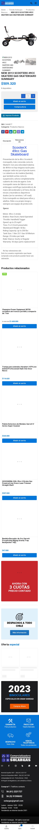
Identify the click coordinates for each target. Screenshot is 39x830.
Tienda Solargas (15, 10)
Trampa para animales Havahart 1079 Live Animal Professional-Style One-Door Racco (19, 369)
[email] (2, 765)
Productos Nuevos (17, 127)
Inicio (3, 10)
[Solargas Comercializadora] (7, 3)
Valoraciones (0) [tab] (19, 141)
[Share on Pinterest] (7, 131)
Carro (20, 827)
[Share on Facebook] (3, 131)
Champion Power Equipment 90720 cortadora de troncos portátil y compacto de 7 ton (19, 311)
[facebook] (9, 765)
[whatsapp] (29, 765)
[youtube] (36, 765)
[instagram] (15, 765)
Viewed (32, 829)
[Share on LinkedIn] (10, 131)
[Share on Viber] (18, 131)
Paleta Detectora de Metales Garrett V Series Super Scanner (18, 425)
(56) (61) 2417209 (24, 775)
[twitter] (22, 765)
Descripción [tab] (7, 141)
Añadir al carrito (19, 101)
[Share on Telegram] (22, 131)
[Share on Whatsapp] (14, 131)
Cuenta (6, 829)
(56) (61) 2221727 (20, 773)
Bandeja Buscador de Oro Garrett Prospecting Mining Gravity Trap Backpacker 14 (16, 540)
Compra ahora (20, 107)
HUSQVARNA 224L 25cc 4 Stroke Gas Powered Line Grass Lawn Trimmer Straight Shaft (17, 483)
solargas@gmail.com (7, 778)
